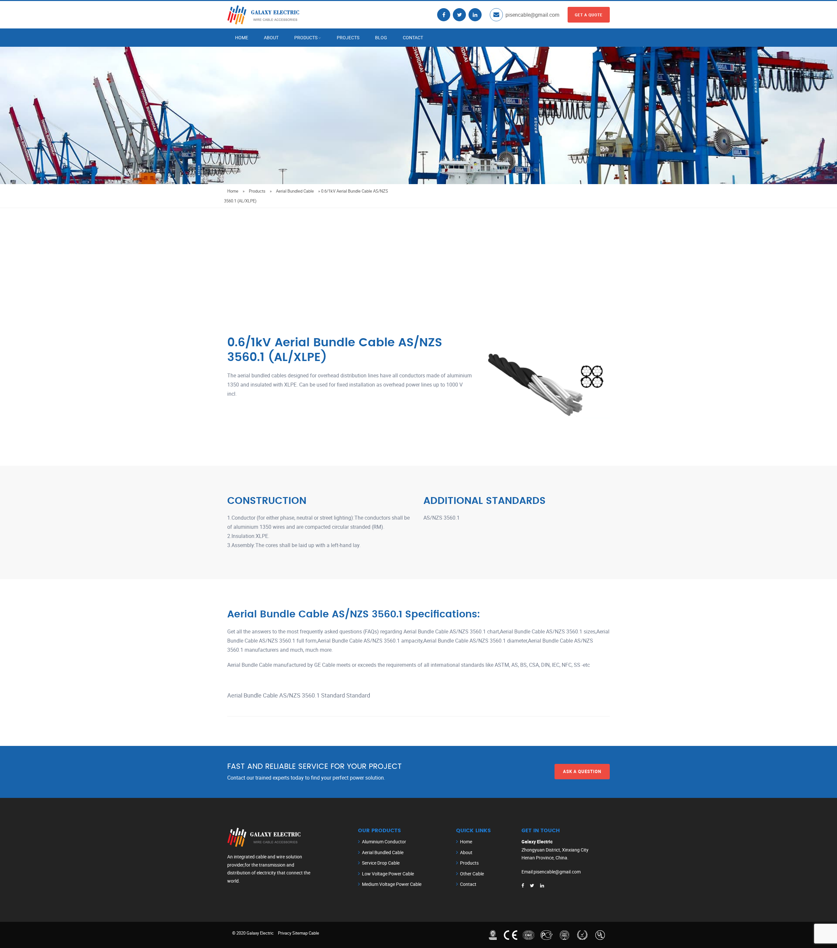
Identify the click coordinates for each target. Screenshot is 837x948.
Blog (381, 37)
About (271, 37)
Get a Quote (589, 14)
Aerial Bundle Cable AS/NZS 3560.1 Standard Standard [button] (298, 695)
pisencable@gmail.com (532, 14)
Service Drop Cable (381, 863)
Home (241, 37)
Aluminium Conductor (384, 841)
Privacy (284, 933)
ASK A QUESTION (582, 771)
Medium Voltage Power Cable (391, 884)
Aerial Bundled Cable (295, 191)
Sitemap (300, 933)
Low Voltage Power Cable (388, 873)
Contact (413, 37)
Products (305, 37)
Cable (314, 933)
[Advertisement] (418, 257)
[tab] (418, 692)
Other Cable (472, 873)
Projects (348, 37)
